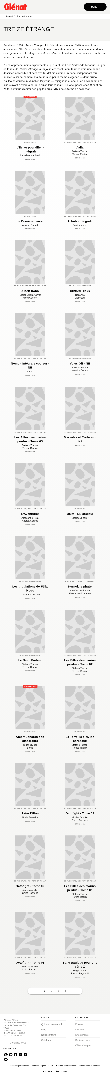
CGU (51, 1066)
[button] (102, 30)
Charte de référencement (65, 1066)
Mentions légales (39, 1066)
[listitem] (5, 1054)
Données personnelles (19, 1066)
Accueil (9, 16)
